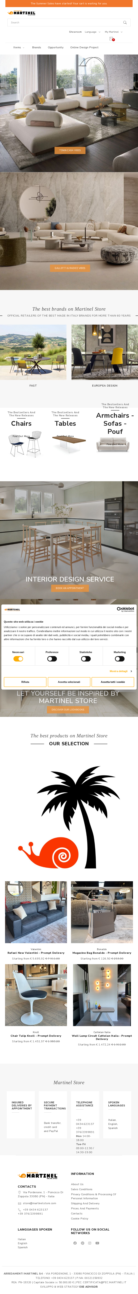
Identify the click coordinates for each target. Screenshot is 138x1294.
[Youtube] (97, 1243)
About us (77, 1184)
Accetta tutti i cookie (113, 681)
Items (17, 47)
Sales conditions (82, 1189)
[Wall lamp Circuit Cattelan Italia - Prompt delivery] (102, 995)
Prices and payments (85, 1208)
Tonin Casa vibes (70, 150)
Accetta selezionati (69, 681)
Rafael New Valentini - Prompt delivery (36, 953)
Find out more (21, 436)
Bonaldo (102, 949)
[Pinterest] (82, 1243)
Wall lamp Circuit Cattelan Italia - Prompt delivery (102, 1037)
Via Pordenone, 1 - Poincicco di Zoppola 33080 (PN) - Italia (40, 1194)
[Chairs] (25, 444)
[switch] (52, 658)
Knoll (36, 1032)
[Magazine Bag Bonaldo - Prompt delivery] (102, 912)
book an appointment (70, 588)
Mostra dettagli (119, 671)
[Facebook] (75, 1243)
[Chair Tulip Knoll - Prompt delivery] (36, 995)
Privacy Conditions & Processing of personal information (93, 1196)
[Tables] (69, 444)
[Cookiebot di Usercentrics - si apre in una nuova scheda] (119, 609)
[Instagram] (89, 1243)
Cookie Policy (79, 1218)
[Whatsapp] (105, 1243)
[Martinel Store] (21, 12)
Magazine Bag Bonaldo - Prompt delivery (102, 953)
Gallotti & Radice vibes (70, 268)
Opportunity (56, 47)
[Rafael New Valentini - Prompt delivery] (36, 912)
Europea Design (33, 386)
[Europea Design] (33, 352)
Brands (36, 47)
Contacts (77, 1213)
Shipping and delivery (85, 1203)
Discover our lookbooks (68, 709)
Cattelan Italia (102, 1032)
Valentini (36, 949)
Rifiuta (25, 681)
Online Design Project (84, 47)
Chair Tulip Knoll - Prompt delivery (36, 1036)
